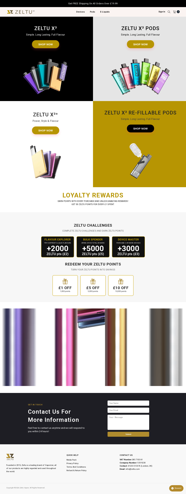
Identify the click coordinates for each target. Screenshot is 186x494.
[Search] (169, 12)
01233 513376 (134, 466)
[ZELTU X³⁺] (45, 164)
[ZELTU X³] (45, 78)
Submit (128, 434)
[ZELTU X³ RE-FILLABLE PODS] (140, 162)
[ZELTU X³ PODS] (140, 78)
